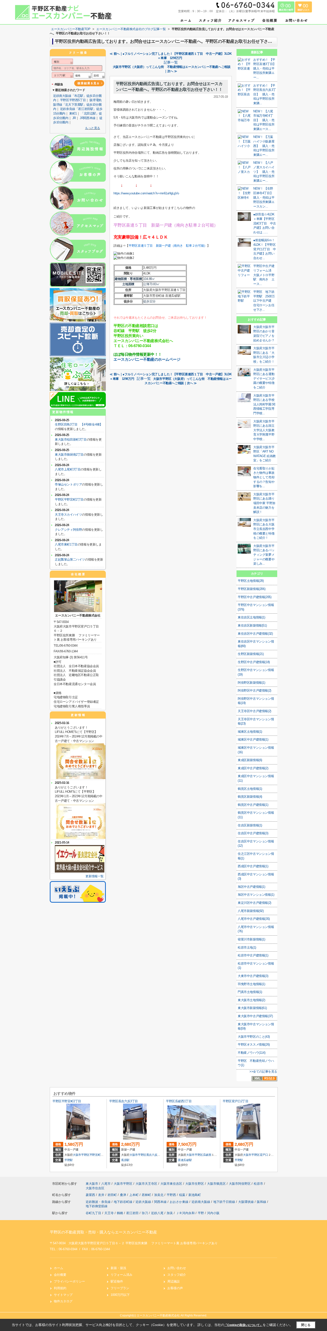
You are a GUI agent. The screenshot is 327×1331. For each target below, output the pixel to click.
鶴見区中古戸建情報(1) (253, 805)
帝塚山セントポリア (68, 484)
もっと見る (92, 128)
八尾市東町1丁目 (66, 544)
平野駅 (68, 1160)
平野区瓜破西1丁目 (179, 1101)
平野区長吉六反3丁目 (123, 1101)
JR (74, 118)
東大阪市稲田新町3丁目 (71, 439)
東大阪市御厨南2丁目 (69, 454)
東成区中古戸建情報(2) (253, 768)
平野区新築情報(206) (251, 589)
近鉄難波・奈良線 (99, 1202)
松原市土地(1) (247, 947)
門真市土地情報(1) (250, 992)
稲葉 (182, 1195)
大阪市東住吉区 (171, 1183)
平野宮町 (95, 1154)
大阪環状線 (246, 1202)
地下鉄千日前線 (224, 1202)
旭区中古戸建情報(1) (251, 887)
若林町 (147, 1195)
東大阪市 (92, 1183)
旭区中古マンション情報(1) (256, 894)
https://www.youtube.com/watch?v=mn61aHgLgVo (146, 193)
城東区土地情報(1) (250, 731)
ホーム (58, 1268)
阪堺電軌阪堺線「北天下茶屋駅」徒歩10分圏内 (77, 104)
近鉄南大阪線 (201, 1202)
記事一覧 (171, 62)
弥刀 (145, 1213)
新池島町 (194, 1195)
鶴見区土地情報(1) (250, 789)
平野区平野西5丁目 (73, 100)
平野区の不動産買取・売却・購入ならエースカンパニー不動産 (103, 1232)
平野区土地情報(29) (251, 581)
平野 (201, 1213)
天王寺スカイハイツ (68, 514)
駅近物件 (117, 1281)
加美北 (159, 1195)
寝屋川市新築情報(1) (251, 939)
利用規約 (60, 1288)
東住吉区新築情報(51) (252, 625)
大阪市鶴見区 (216, 1183)
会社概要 (60, 1274)
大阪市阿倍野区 (240, 1183)
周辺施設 (173, 1281)
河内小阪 (213, 1213)
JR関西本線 (88, 118)
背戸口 (264, 1154)
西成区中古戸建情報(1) (253, 866)
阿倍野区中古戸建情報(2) (254, 690)
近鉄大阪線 (143, 1202)
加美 (170, 1213)
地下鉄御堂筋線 (96, 1206)
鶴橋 (120, 1213)
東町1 (73, 113)
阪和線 (262, 1202)
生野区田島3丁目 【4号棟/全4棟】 (79, 424)
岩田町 (112, 1195)
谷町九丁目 (93, 1213)
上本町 (134, 1195)
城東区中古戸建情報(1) (253, 739)
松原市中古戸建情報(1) (253, 955)
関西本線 (161, 1202)
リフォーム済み (121, 1274)
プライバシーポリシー (69, 1281)
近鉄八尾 (157, 1213)
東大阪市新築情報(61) (252, 1008)
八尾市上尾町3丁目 (67, 469)
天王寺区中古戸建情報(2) (254, 711)
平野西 (172, 1195)
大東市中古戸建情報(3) (253, 976)
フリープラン (120, 1288)
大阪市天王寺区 (146, 1183)
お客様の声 (175, 1288)
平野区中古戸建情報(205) (254, 597)
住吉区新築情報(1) (250, 825)
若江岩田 (132, 1213)
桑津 (123, 1195)
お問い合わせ (176, 1268)
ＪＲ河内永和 (185, 1213)
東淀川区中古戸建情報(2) (254, 903)
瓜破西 (207, 1154)
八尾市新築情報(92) (251, 911)
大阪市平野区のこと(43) (254, 1036)
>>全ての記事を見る (263, 1071)
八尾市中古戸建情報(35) (254, 919)
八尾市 (106, 1183)
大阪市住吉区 (95, 1188)
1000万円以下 (120, 1295)
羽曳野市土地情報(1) (251, 984)
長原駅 (125, 1160)
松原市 (258, 1183)
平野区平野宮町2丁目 (69, 499)
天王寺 (109, 1213)
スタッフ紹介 (176, 1274)
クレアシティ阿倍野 (68, 529)
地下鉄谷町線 (123, 1202)
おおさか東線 (179, 1202)
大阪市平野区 (81, 1154)
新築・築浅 (118, 1268)
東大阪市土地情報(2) (251, 1000)
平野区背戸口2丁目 (235, 1101)
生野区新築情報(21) (251, 654)
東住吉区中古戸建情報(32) (255, 633)
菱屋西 (91, 1195)
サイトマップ (63, 1295)
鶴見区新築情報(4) (250, 796)
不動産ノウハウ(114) (251, 1052)
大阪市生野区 (194, 1183)
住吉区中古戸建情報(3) (253, 833)
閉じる (305, 1325)
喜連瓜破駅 (185, 1160)
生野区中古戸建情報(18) (254, 662)
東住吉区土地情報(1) (251, 617)
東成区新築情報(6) (250, 760)
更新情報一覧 (94, 876)
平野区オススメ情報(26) (254, 1044)
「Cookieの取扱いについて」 (243, 1325)
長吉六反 (152, 1154)
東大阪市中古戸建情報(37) (255, 1016)
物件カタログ (63, 1301)
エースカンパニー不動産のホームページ (146, 359)
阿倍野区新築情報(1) (251, 682)
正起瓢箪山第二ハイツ (70, 559)
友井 (101, 1195)
